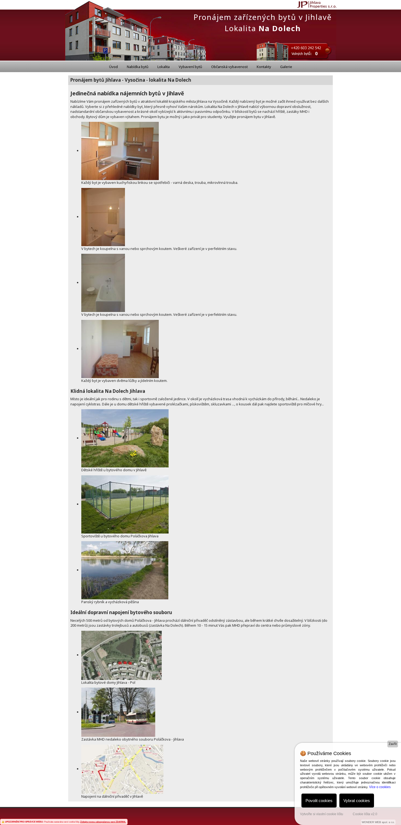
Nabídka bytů (137, 66)
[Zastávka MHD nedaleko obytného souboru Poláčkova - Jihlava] (118, 711)
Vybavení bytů (190, 66)
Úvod (113, 66)
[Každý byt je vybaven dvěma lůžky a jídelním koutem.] (120, 348)
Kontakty (264, 66)
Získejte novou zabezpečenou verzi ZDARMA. (103, 822)
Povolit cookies (319, 800)
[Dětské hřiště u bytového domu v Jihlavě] (125, 437)
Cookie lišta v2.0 (365, 814)
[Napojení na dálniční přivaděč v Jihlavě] (122, 768)
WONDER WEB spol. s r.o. (378, 822)
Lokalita (163, 66)
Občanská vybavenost (229, 66)
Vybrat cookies (356, 800)
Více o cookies (380, 787)
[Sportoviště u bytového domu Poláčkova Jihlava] (125, 504)
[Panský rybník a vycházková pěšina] (124, 569)
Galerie (286, 66)
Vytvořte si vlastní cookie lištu (321, 814)
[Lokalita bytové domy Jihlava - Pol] (121, 654)
